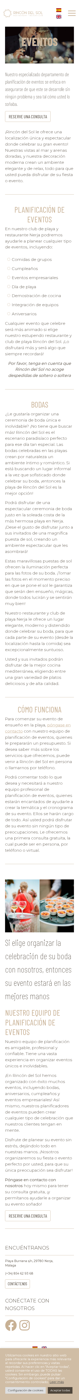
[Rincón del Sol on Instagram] (25, 1329)
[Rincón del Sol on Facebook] (12, 1329)
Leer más (57, 1382)
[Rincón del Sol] (23, 12)
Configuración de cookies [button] (25, 1390)
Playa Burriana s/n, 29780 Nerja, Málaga (29, 1263)
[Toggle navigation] (72, 13)
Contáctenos (17, 1283)
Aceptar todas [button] (60, 1390)
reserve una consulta (28, 116)
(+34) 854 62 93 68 (19, 1273)
